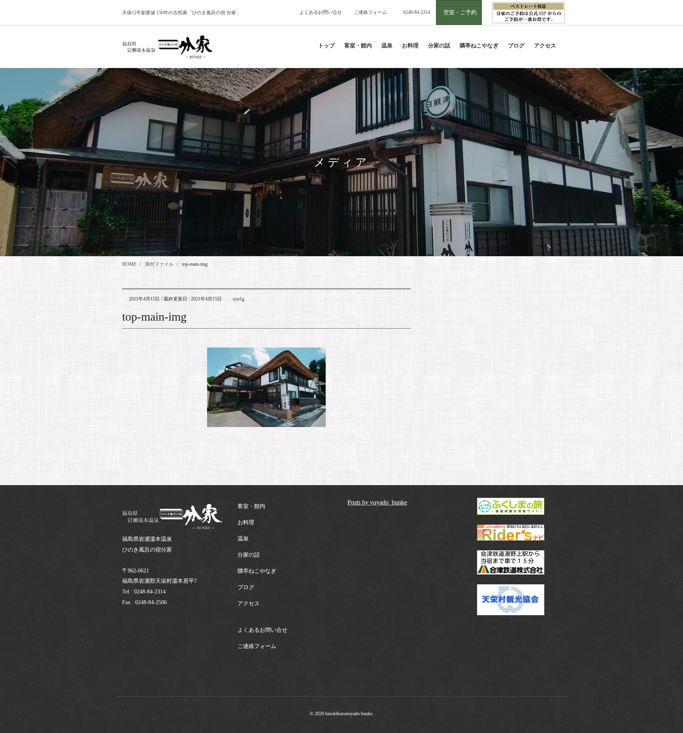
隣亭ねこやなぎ (257, 571)
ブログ (246, 587)
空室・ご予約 (460, 12)
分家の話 (249, 555)
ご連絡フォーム (370, 12)
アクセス (249, 603)
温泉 (243, 539)
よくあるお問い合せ (320, 12)
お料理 (246, 522)
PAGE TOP (659, 704)
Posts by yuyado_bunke (377, 502)
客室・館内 (251, 506)
